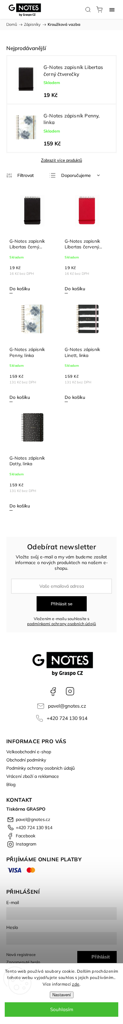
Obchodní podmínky (26, 760)
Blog (10, 784)
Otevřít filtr (20, 175)
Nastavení (61, 995)
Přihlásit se (62, 603)
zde (75, 984)
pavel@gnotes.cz (67, 706)
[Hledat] (88, 9)
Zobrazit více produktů (61, 160)
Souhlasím (61, 1009)
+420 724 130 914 (67, 718)
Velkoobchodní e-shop (28, 752)
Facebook (53, 691)
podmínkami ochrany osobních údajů (61, 623)
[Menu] (112, 9)
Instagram (70, 691)
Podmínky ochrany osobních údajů (40, 768)
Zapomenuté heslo (23, 962)
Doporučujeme (76, 175)
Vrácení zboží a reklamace (32, 776)
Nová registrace (21, 954)
